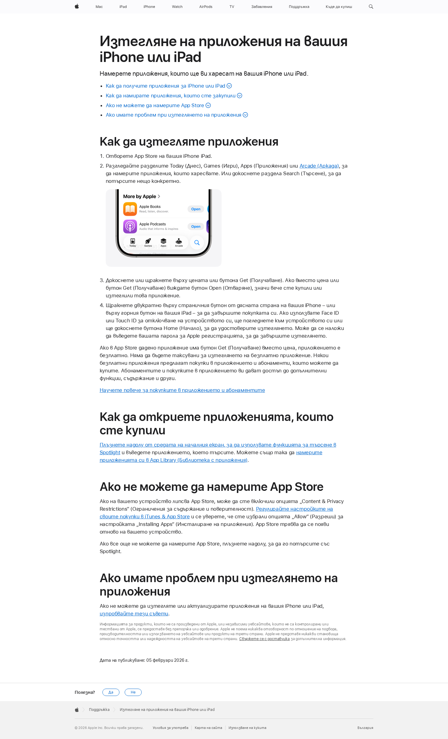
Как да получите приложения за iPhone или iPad (165, 86)
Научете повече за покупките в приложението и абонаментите (182, 390)
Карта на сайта (208, 728)
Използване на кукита (247, 728)
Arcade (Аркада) (319, 166)
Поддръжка (99, 710)
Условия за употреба (170, 728)
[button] (371, 6)
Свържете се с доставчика (264, 639)
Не (133, 692)
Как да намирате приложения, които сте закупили (171, 95)
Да (110, 692)
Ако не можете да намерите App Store (155, 105)
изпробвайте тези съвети (134, 613)
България (365, 728)
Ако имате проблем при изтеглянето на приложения (173, 115)
